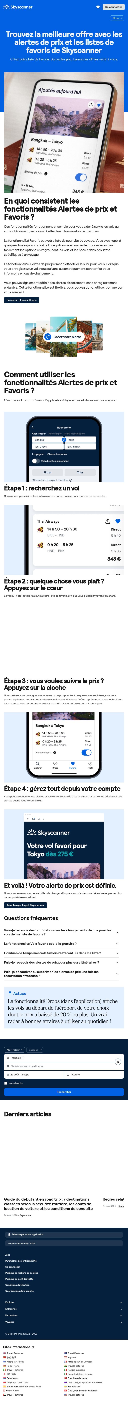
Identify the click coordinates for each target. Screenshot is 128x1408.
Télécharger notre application (27, 1234)
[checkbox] (117, 18)
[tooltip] (34, 1050)
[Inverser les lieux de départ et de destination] (118, 1062)
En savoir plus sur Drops (21, 300)
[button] (14, 1050)
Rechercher (64, 1092)
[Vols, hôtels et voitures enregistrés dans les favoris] (98, 7)
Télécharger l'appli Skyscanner (25, 905)
